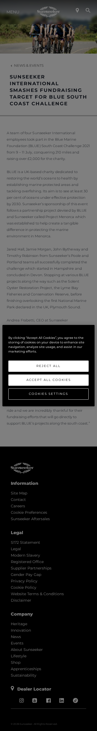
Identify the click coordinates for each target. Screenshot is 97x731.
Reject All (48, 366)
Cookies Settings (48, 394)
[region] (48, 365)
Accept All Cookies (48, 380)
